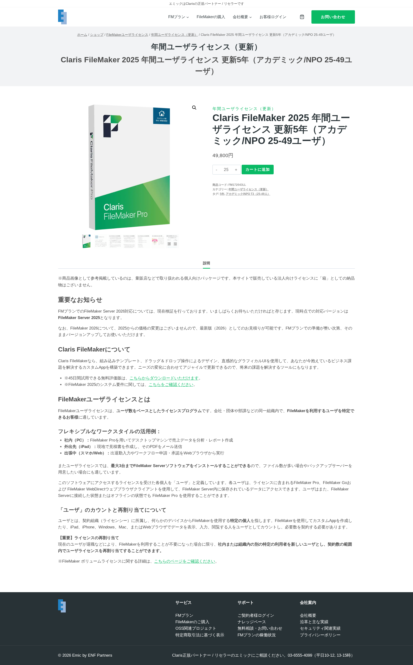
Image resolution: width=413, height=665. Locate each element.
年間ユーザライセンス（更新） (206, 47)
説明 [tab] (206, 263)
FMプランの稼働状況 (257, 635)
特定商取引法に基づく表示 (199, 635)
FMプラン (184, 615)
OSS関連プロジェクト (195, 628)
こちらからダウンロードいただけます (164, 378)
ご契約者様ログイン (256, 615)
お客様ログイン (273, 17)
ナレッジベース (252, 622)
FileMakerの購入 (211, 17)
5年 (222, 194)
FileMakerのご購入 (192, 622)
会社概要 (308, 615)
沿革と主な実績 (314, 622)
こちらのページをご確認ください (184, 561)
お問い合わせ (333, 17)
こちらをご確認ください (171, 384)
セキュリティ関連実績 (320, 628)
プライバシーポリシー (320, 635)
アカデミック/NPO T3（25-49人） (248, 194)
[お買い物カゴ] (301, 17)
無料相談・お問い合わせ (260, 628)
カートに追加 (257, 169)
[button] (194, 107)
